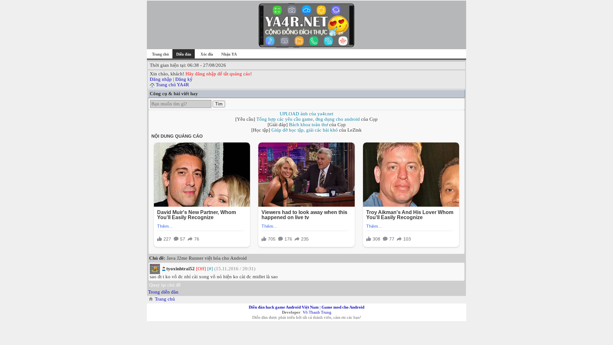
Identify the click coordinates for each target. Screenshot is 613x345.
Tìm (219, 104)
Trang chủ (160, 54)
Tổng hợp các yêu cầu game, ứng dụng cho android (308, 119)
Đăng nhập (161, 79)
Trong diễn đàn (163, 292)
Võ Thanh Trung (317, 312)
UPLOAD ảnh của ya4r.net (306, 113)
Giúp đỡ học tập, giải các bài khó (304, 130)
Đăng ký (184, 79)
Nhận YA (229, 54)
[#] (210, 268)
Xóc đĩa (207, 54)
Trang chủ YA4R (172, 84)
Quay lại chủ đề (165, 285)
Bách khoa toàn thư (308, 124)
